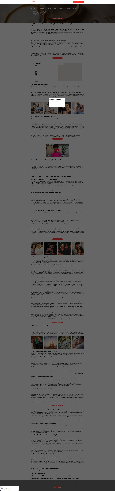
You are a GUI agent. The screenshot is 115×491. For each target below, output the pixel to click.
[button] (78, 2)
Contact (69, 1)
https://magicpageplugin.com (57, 102)
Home (66, 1)
